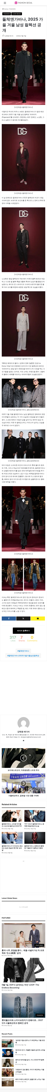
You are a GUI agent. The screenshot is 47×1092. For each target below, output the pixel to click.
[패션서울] (23, 3)
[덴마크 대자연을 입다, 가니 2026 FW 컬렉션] (8, 1063)
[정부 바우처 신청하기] (38, 618)
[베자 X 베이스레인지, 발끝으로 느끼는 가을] (8, 1082)
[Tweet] (23, 618)
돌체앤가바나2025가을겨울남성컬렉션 (23, 655)
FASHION (12, 9)
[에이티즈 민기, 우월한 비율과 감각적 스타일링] (8, 1053)
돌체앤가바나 (24, 651)
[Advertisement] (23, 687)
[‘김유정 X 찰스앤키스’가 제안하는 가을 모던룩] (8, 1043)
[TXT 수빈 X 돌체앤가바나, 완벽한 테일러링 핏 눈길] (34, 816)
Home (6, 9)
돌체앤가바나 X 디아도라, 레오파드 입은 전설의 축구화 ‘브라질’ (12, 848)
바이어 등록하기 (23, 631)
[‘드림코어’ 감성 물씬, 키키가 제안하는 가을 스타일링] (8, 1072)
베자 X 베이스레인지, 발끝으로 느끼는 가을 (30, 1079)
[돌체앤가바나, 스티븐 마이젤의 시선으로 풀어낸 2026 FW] (12, 816)
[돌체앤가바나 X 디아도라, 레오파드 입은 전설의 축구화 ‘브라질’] (12, 838)
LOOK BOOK (17, 14)
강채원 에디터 (9, 36)
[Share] (9, 618)
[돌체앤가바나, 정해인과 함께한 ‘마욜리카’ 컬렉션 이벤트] (34, 838)
